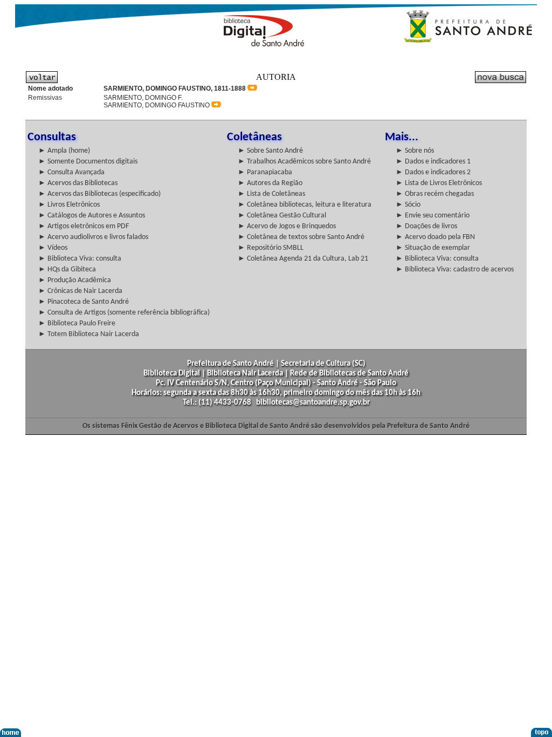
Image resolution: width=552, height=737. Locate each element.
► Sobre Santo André (270, 151)
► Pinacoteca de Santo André (83, 302)
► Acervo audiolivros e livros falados (93, 237)
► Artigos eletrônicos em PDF (83, 226)
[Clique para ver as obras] (252, 88)
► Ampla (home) (64, 151)
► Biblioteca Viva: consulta (79, 259)
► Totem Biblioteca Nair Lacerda (88, 334)
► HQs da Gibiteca (67, 269)
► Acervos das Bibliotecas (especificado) (99, 194)
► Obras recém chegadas (435, 194)
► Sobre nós (415, 151)
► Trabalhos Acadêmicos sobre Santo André (304, 162)
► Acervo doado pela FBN (435, 237)
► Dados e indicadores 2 (433, 172)
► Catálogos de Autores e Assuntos (91, 215)
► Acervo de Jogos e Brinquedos (287, 226)
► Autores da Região (270, 183)
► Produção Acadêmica (74, 280)
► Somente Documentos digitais (87, 162)
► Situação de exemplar (433, 248)
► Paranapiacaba (265, 172)
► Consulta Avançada (71, 172)
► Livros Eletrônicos (69, 205)
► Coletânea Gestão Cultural (282, 215)
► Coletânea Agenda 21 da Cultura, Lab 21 (303, 259)
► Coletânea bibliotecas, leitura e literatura (304, 205)
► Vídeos (52, 248)
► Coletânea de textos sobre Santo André (301, 237)
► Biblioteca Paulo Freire (76, 323)
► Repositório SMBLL (270, 248)
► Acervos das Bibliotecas (78, 183)
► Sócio (408, 205)
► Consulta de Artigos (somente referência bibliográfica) (124, 313)
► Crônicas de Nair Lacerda (80, 291)
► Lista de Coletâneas (271, 194)
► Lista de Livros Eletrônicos (439, 183)
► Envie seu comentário (433, 215)
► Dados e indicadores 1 (433, 162)
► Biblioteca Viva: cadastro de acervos (455, 269)
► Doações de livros (426, 226)
